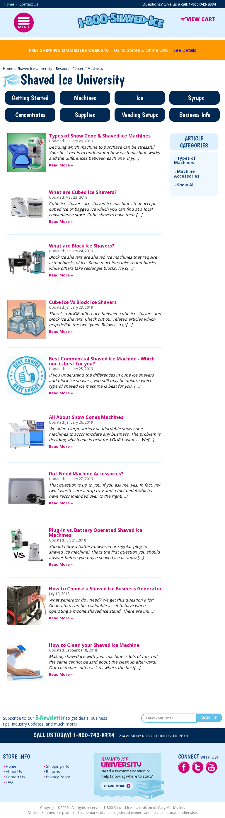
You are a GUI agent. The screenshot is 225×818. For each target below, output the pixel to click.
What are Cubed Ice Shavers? (83, 192)
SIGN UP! (209, 718)
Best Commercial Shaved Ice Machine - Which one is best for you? (102, 361)
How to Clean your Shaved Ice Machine (94, 645)
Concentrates (30, 115)
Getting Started (30, 98)
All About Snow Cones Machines (86, 417)
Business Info (194, 115)
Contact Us (28, 4)
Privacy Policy (58, 776)
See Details (184, 50)
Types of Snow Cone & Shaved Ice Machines (100, 136)
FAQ (9, 782)
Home (9, 4)
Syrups (196, 98)
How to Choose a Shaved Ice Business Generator (105, 588)
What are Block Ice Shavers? (81, 246)
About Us (14, 771)
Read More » (61, 165)
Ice (139, 98)
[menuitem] (194, 160)
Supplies (85, 115)
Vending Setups (140, 115)
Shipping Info (57, 766)
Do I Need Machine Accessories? (86, 473)
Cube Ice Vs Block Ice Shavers (83, 302)
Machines (85, 98)
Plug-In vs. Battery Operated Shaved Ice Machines (95, 532)
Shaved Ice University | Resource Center (50, 68)
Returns (53, 771)
